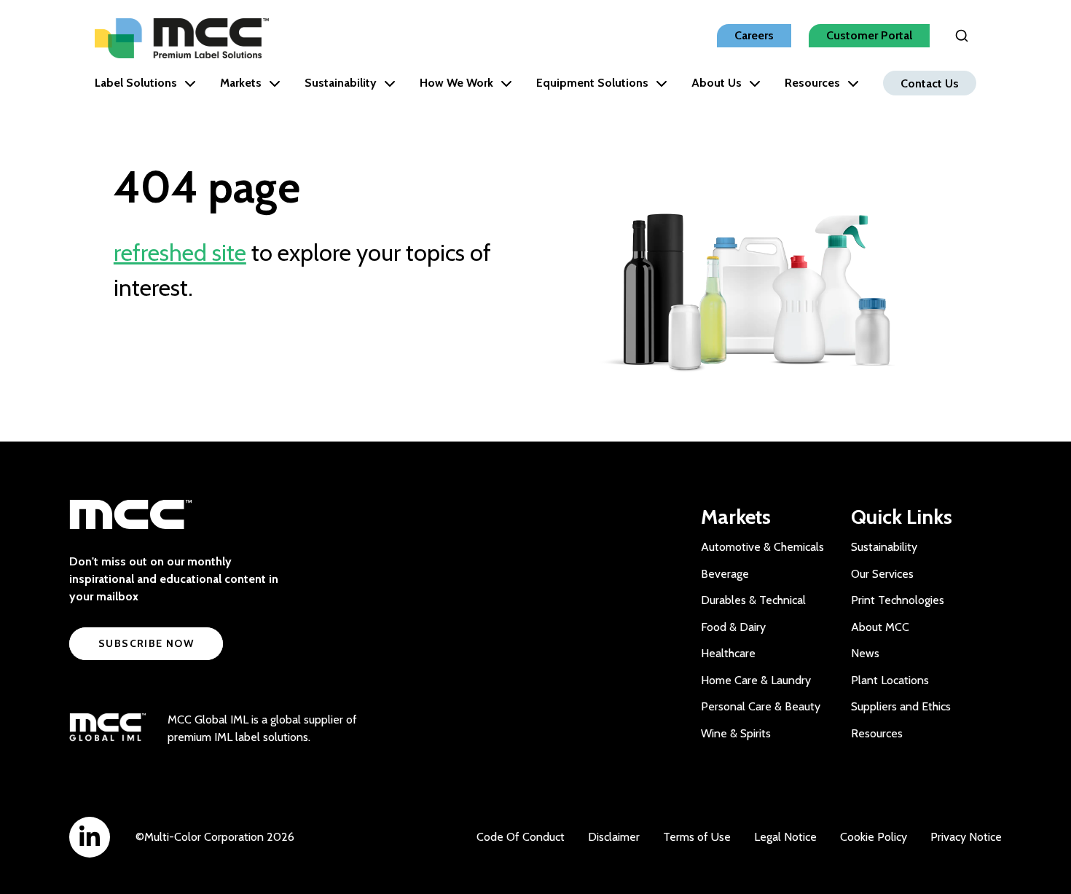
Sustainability (341, 83)
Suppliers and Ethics (901, 706)
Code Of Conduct (520, 837)
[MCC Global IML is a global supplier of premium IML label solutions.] (107, 728)
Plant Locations (890, 680)
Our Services (882, 574)
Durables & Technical (753, 600)
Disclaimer (614, 837)
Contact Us (930, 83)
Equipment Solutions (592, 83)
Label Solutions (136, 83)
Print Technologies (897, 600)
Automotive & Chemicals (762, 547)
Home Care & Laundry (756, 680)
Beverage (725, 574)
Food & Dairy (733, 627)
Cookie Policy (873, 837)
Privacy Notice (966, 837)
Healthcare (728, 653)
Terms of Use (697, 837)
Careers (754, 35)
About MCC (880, 627)
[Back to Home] (182, 38)
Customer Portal (869, 35)
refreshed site (180, 252)
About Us (716, 83)
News (865, 653)
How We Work (456, 83)
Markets (241, 83)
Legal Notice (785, 837)
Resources (812, 83)
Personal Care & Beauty (760, 706)
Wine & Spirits (736, 733)
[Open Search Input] (961, 35)
